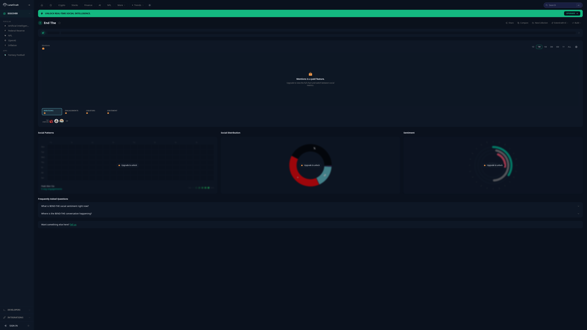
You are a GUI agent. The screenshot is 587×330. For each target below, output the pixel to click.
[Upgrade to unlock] (43, 48)
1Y (563, 47)
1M (545, 47)
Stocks (75, 5)
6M (557, 47)
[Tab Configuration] (150, 5)
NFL (109, 5)
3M (551, 47)
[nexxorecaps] (51, 121)
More (120, 5)
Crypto (61, 5)
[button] (127, 162)
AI (100, 5)
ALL (569, 47)
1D (533, 47)
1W (539, 47)
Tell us (73, 224)
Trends (136, 5)
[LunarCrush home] (10, 5)
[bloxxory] (62, 121)
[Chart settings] (576, 47)
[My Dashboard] (51, 5)
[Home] (42, 5)
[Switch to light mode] (28, 326)
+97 (67, 121)
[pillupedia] (56, 121)
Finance (88, 5)
